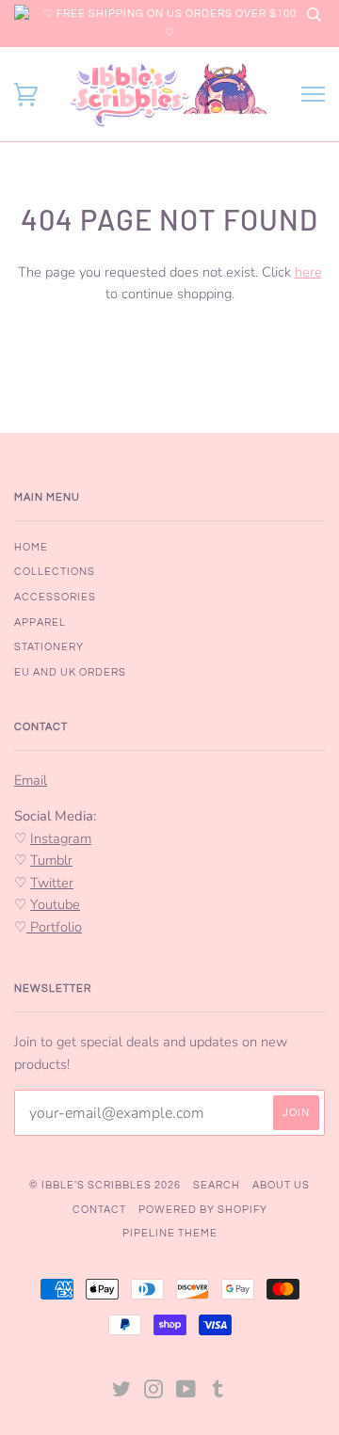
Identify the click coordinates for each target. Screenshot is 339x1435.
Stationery (49, 647)
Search (216, 1185)
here (308, 272)
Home (31, 547)
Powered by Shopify (202, 1209)
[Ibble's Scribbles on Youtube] (186, 1393)
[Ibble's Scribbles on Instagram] (154, 1393)
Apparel (40, 622)
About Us (281, 1185)
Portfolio (54, 926)
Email (30, 780)
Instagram (60, 838)
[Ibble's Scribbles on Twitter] (122, 1393)
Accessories (55, 597)
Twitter (51, 882)
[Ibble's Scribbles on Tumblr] (218, 1393)
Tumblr (51, 860)
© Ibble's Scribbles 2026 (105, 1185)
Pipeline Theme (170, 1233)
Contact (99, 1209)
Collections (54, 571)
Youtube (55, 904)
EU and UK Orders (70, 672)
